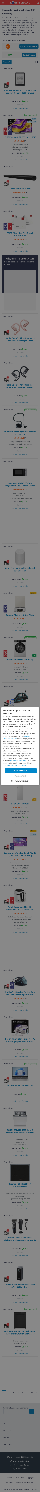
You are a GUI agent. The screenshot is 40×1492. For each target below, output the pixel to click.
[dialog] (20, 746)
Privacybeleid (22, 765)
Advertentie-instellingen (18, 761)
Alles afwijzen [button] (21, 776)
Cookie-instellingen (10, 765)
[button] (20, 781)
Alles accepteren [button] (21, 770)
